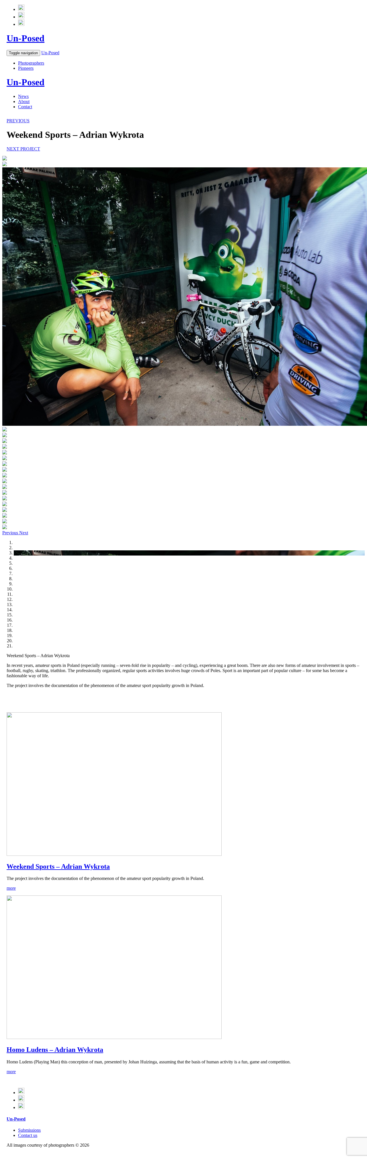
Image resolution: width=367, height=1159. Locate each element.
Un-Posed (50, 52)
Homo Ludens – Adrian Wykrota (55, 1049)
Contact (25, 106)
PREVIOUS (18, 120)
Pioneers (26, 68)
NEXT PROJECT (23, 148)
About (24, 101)
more (11, 888)
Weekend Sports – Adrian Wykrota (58, 866)
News (23, 96)
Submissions (29, 1130)
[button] (10, 532)
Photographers (31, 63)
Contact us (27, 1135)
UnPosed (25, 38)
